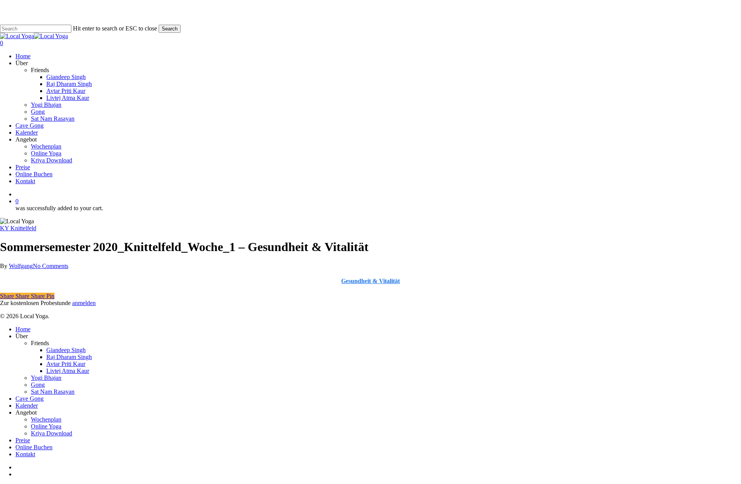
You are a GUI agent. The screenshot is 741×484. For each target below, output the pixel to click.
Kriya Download (51, 433)
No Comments (50, 266)
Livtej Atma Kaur (67, 371)
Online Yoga (46, 426)
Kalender (26, 405)
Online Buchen (33, 447)
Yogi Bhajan (46, 377)
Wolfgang (21, 266)
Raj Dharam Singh (69, 357)
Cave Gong (29, 398)
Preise (22, 440)
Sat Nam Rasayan (52, 391)
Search (170, 29)
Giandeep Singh (66, 350)
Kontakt (25, 454)
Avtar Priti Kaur (65, 364)
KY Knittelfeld (18, 228)
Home (22, 329)
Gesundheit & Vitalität (370, 281)
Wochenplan (46, 419)
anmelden (84, 303)
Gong (38, 384)
